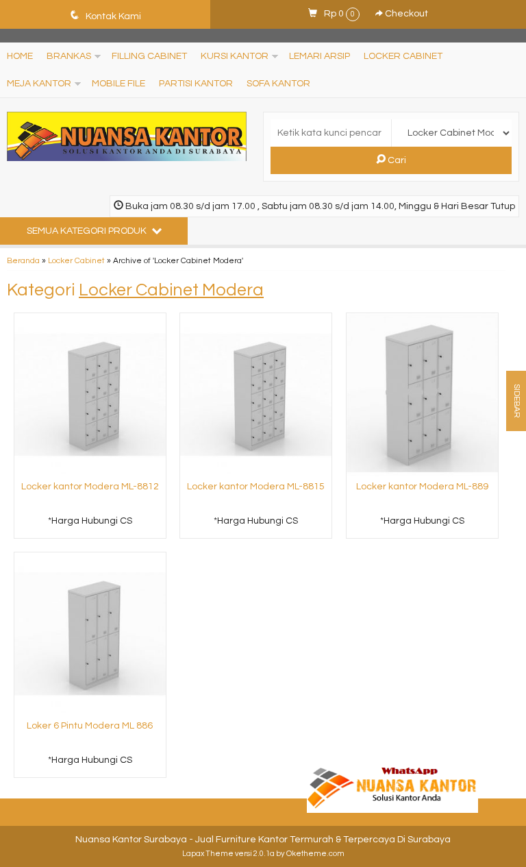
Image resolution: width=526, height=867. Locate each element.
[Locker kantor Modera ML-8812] (90, 394)
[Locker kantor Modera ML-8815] (255, 394)
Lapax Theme (208, 853)
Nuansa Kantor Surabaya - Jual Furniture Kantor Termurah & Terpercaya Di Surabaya (263, 839)
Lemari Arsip (319, 56)
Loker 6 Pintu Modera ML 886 (90, 726)
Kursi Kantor (234, 56)
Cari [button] (396, 160)
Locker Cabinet (403, 56)
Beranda (23, 260)
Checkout (405, 14)
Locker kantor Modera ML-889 (422, 486)
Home (20, 56)
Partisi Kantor (196, 83)
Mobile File (118, 83)
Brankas (69, 56)
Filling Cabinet (149, 56)
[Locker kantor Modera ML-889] (422, 394)
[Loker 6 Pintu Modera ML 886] (90, 633)
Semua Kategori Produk (88, 231)
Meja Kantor (39, 83)
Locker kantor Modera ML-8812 (90, 486)
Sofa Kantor (278, 83)
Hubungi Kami (94, 527)
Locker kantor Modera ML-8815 (256, 486)
